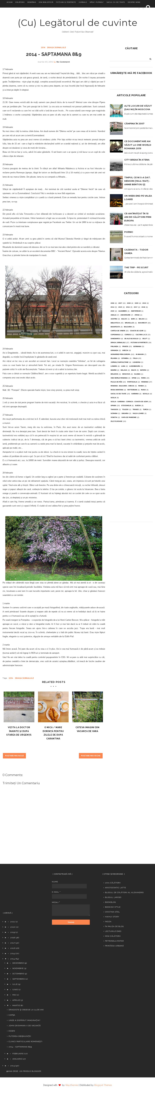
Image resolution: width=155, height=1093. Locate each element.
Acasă (10, 2)
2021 (13, 922)
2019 (12, 932)
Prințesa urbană (114, 946)
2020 (112, 311)
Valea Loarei (138, 413)
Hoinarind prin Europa (120, 354)
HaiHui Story (112, 917)
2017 (135, 307)
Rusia (143, 390)
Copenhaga (115, 334)
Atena (137, 315)
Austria (114, 319)
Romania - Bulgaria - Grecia (122, 386)
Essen (12, 1031)
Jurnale (83, 2)
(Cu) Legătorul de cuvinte (77, 22)
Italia (135, 358)
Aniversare (125, 315)
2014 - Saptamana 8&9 (20, 1047)
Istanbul (125, 358)
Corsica (128, 334)
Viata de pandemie (129, 417)
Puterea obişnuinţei (20, 1036)
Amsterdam (136, 311)
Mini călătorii (113, 936)
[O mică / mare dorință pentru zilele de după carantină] (53, 706)
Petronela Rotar (114, 941)
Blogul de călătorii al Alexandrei (124, 892)
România (31, 2)
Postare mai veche (91, 756)
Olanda (137, 374)
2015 (120, 307)
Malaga (124, 370)
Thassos (114, 409)
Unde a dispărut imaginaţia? (24, 1020)
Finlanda (114, 346)
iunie (15, 990)
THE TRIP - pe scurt (136, 267)
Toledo (125, 409)
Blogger (36, 1071)
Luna (123, 366)
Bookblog (110, 902)
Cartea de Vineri (118, 331)
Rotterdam (132, 390)
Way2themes (71, 1085)
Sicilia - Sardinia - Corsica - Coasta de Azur (129, 401)
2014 (43, 47)
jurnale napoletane (120, 362)
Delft (144, 338)
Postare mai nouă (14, 756)
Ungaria (125, 413)
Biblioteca (115, 323)
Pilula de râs (116, 382)
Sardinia (135, 394)
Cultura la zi (141, 334)
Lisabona (136, 362)
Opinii (134, 378)
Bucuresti (142, 323)
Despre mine (134, 2)
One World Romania (119, 378)
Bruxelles (129, 323)
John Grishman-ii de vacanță (25, 1026)
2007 (120, 303)
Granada (114, 350)
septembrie (18, 979)
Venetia (114, 417)
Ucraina (114, 413)
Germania (137, 346)
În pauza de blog (114, 926)
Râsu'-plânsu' (97, 2)
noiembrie (18, 968)
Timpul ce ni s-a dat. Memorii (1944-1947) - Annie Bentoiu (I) (137, 181)
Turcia (145, 409)
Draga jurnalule (56, 47)
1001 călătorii (113, 883)
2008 (129, 303)
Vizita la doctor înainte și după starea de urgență (18, 731)
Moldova (114, 374)
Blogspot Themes (103, 1085)
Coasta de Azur (136, 331)
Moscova (126, 374)
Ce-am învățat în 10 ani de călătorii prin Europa (137, 217)
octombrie (18, 974)
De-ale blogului (131, 338)
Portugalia (132, 382)
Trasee (136, 409)
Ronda (141, 386)
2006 (112, 303)
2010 (144, 303)
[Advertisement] (131, 451)
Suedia (138, 405)
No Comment (63, 62)
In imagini (140, 354)
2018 (143, 307)
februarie (18, 1054)
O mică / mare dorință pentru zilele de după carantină (53, 733)
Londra (114, 366)
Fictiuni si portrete (139, 342)
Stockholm (126, 405)
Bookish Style (112, 907)
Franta (125, 346)
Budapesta (115, 327)
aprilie (16, 1000)
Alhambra (122, 311)
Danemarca (115, 338)
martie (16, 1005)
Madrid (114, 370)
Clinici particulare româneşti (25, 1041)
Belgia (142, 319)
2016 (128, 307)
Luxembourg (134, 366)
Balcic (124, 319)
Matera (143, 370)
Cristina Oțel (112, 912)
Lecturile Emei (113, 931)
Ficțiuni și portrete (66, 2)
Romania (144, 382)
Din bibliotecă (46, 2)
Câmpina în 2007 (134, 123)
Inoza (108, 922)
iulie (15, 984)
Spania (113, 405)
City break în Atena (137, 159)
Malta (133, 370)
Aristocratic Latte (115, 888)
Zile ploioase (116, 421)
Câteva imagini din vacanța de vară (87, 729)
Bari (133, 319)
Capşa (12, 1015)
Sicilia (113, 397)
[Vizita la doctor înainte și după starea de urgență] (19, 706)
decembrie (18, 963)
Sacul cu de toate (116, 2)
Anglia (113, 315)
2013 (12, 1066)
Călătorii (20, 2)
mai (14, 995)
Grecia (125, 350)
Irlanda (114, 358)
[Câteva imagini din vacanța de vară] (87, 706)
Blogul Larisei (113, 897)
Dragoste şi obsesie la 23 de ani (26, 1010)
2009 (136, 303)
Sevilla (146, 394)
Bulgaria (128, 327)
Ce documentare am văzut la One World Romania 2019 (137, 145)
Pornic (128, 232)
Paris (143, 378)
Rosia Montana (117, 390)
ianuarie (17, 1059)
